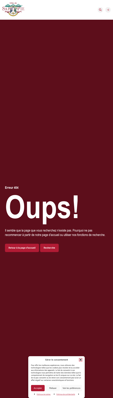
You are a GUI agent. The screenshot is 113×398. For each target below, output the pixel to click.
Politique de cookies (44, 394)
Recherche (49, 247)
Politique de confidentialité (65, 394)
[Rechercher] (100, 10)
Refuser (53, 388)
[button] (80, 359)
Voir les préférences (71, 388)
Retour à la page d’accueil (22, 247)
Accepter (38, 388)
